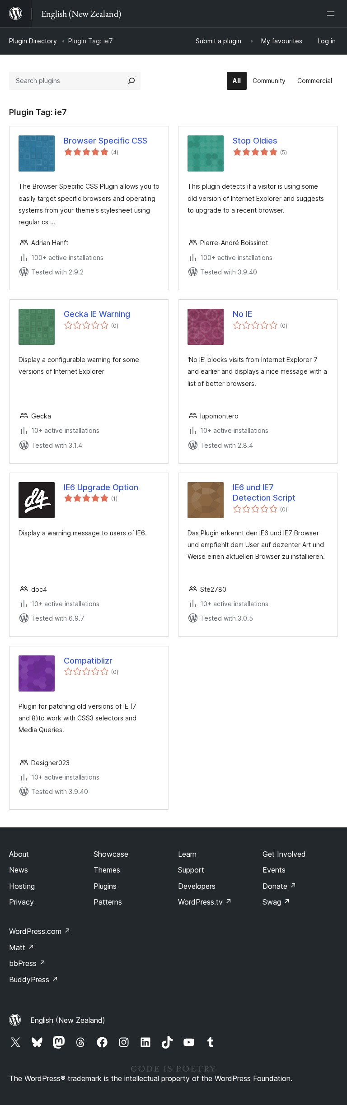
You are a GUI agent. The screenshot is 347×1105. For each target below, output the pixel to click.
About (19, 854)
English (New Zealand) (67, 1020)
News (18, 869)
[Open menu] (332, 13)
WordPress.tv (205, 901)
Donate (279, 886)
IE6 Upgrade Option (101, 487)
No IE (242, 314)
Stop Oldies (255, 140)
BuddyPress (33, 979)
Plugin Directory (33, 41)
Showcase (111, 854)
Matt (21, 947)
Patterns (108, 901)
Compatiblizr (88, 660)
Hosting (22, 886)
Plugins (105, 886)
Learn (187, 854)
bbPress (27, 963)
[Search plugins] (131, 81)
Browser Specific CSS (105, 140)
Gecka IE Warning (97, 314)
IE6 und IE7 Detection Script (264, 492)
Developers (197, 886)
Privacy (21, 901)
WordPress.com (39, 931)
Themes (107, 869)
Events (274, 869)
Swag (276, 901)
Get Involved (284, 854)
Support (191, 869)
